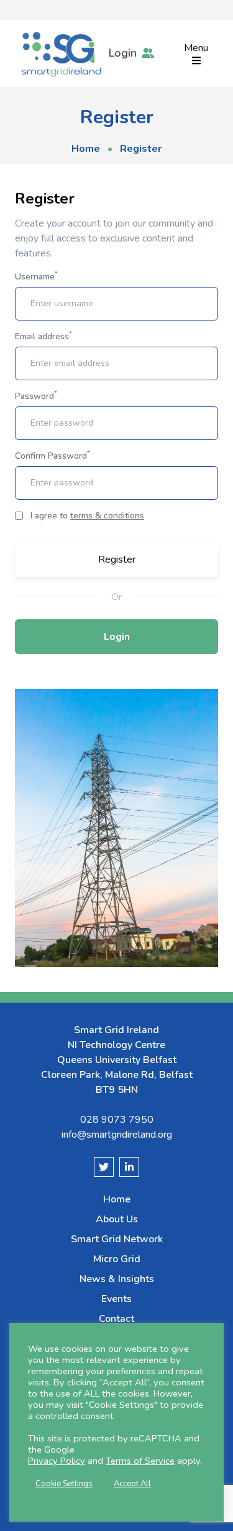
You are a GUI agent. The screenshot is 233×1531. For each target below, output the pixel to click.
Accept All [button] (132, 1483)
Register (116, 559)
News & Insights (117, 1279)
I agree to (87, 516)
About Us (117, 1219)
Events (116, 1299)
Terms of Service (140, 1460)
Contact (116, 1319)
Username (36, 277)
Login (117, 637)
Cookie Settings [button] (64, 1483)
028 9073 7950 (116, 1119)
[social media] (104, 1167)
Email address (43, 336)
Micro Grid (116, 1259)
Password (36, 396)
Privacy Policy (56, 1460)
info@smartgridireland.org (117, 1134)
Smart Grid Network (117, 1239)
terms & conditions (107, 516)
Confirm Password (52, 456)
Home (85, 149)
